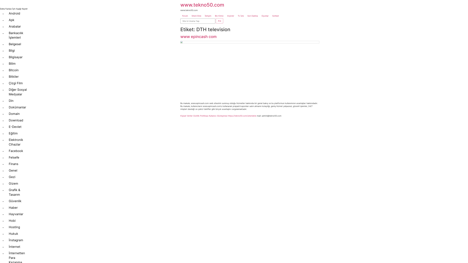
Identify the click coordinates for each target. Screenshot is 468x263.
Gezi (12, 177)
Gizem (13, 183)
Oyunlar (265, 16)
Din (11, 101)
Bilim (12, 63)
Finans (13, 164)
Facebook (16, 151)
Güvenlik (15, 201)
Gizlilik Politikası (200, 116)
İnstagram (16, 240)
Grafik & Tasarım (14, 192)
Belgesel (15, 44)
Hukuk (13, 233)
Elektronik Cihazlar (16, 142)
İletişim (208, 16)
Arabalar (15, 26)
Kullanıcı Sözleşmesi (218, 116)
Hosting (14, 227)
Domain (14, 114)
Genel (13, 170)
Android (14, 13)
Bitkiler (14, 76)
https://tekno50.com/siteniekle (242, 116)
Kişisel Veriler (186, 116)
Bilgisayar (16, 57)
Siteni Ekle (196, 16)
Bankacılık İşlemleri (16, 35)
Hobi (12, 220)
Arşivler (230, 16)
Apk (11, 20)
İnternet (14, 247)
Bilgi (12, 50)
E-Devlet (15, 127)
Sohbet (275, 16)
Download (16, 120)
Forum (185, 16)
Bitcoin (14, 70)
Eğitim (13, 133)
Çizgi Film (16, 83)
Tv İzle (241, 16)
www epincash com (198, 36)
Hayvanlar (16, 214)
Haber (13, 207)
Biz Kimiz (219, 16)
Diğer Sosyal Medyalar (18, 92)
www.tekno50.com (202, 5)
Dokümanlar (17, 107)
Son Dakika (252, 16)
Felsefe (14, 157)
